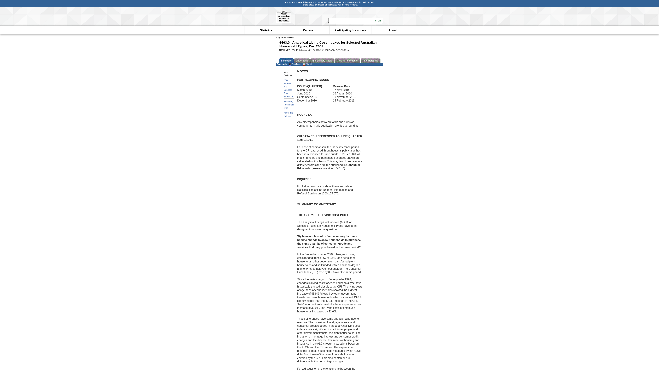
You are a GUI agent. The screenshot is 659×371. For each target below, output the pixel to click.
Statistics (266, 30)
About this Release (288, 114)
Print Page (295, 64)
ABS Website (351, 5)
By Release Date (286, 37)
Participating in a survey (350, 30)
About (393, 30)
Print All (308, 64)
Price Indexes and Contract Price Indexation (288, 88)
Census (308, 30)
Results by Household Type (289, 104)
